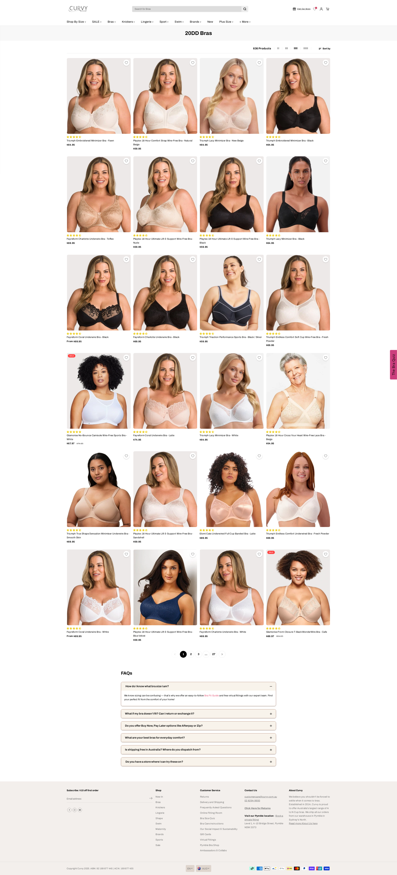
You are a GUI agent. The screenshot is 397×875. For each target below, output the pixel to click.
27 (213, 654)
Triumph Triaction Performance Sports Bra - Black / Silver (231, 337)
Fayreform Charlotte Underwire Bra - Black (156, 337)
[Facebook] (69, 810)
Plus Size (225, 21)
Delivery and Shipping (212, 802)
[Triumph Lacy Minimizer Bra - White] (232, 391)
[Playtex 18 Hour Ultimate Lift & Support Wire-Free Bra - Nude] (165, 194)
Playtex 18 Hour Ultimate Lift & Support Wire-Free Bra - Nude (163, 240)
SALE (96, 21)
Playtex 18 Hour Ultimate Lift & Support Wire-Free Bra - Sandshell (163, 535)
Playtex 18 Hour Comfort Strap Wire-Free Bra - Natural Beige (162, 142)
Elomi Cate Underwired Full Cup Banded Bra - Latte (228, 533)
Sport (163, 21)
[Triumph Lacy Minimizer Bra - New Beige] (232, 96)
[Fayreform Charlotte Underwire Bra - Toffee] (99, 194)
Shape (159, 818)
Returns (204, 796)
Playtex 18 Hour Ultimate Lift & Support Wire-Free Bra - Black (229, 240)
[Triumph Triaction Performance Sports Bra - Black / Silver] (232, 292)
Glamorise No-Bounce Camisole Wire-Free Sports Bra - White (97, 437)
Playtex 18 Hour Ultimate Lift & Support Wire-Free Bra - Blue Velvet (163, 634)
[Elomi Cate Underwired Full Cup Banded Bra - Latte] (232, 489)
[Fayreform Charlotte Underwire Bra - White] (232, 587)
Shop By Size (76, 21)
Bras (111, 21)
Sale (158, 845)
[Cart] (327, 9)
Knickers (128, 21)
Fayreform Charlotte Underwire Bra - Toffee (90, 238)
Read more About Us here (303, 823)
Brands (195, 21)
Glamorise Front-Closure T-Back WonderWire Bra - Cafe (296, 632)
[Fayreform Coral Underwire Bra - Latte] (165, 391)
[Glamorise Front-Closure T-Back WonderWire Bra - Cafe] (298, 587)
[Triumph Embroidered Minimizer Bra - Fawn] (99, 96)
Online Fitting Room (211, 813)
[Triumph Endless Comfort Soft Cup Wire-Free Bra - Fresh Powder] (298, 292)
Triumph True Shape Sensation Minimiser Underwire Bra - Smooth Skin (98, 535)
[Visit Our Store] (301, 9)
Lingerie (146, 21)
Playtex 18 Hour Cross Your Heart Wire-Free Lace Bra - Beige (296, 437)
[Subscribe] (150, 799)
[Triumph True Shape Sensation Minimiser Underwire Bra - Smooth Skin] (99, 489)
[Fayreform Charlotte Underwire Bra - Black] (165, 292)
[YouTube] (80, 810)
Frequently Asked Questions (216, 807)
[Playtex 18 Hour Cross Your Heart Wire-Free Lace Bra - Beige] (298, 391)
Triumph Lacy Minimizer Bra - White (219, 435)
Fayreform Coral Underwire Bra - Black (88, 337)
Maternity (161, 829)
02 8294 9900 (252, 800)
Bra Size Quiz (207, 818)
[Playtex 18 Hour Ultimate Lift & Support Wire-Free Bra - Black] (232, 194)
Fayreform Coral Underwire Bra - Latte (153, 435)
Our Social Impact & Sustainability (218, 829)
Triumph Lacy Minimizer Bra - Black (285, 238)
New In (159, 796)
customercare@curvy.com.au (261, 796)
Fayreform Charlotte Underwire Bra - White (223, 632)
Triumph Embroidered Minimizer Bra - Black (290, 140)
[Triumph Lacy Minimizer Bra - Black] (298, 194)
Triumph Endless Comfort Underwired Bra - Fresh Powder (297, 533)
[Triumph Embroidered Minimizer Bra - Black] (298, 96)
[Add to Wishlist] (126, 63)
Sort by (326, 48)
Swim (178, 21)
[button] (393, 364)
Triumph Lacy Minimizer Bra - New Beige (222, 140)
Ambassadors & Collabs (213, 850)
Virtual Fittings (208, 839)
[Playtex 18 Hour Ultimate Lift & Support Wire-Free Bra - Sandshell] (165, 489)
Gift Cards (205, 834)
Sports (159, 839)
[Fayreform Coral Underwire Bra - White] (99, 587)
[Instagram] (74, 810)
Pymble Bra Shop (209, 845)
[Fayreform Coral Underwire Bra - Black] (99, 292)
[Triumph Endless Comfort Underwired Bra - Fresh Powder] (298, 489)
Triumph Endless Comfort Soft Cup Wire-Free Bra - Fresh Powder (297, 339)
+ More (244, 21)
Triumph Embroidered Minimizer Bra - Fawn (90, 140)
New (210, 21)
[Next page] (222, 654)
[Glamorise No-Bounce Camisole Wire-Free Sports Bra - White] (99, 391)
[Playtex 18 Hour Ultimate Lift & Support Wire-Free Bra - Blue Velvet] (165, 587)
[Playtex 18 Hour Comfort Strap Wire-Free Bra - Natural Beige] (165, 96)
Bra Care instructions (211, 823)
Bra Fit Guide (211, 695)
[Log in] (321, 9)
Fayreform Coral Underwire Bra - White (88, 632)
